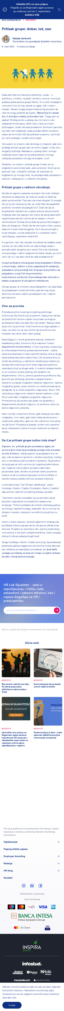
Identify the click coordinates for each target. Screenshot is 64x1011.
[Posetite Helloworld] (22, 980)
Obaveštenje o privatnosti (32, 894)
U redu (12, 1005)
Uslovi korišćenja (32, 899)
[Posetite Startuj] (32, 972)
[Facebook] (40, 887)
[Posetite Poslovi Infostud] (18, 972)
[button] (32, 842)
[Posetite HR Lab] (46, 972)
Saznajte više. (9, 997)
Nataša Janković (22, 38)
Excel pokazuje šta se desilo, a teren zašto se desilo (47, 685)
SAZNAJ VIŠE (32, 14)
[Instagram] (23, 887)
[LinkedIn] (32, 887)
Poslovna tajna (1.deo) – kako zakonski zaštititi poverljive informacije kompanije (48, 735)
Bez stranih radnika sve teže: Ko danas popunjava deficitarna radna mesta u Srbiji (15, 688)
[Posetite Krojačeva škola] (42, 980)
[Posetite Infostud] (32, 963)
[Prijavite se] (57, 610)
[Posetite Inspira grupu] (32, 945)
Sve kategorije (11, 20)
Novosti (31, 20)
